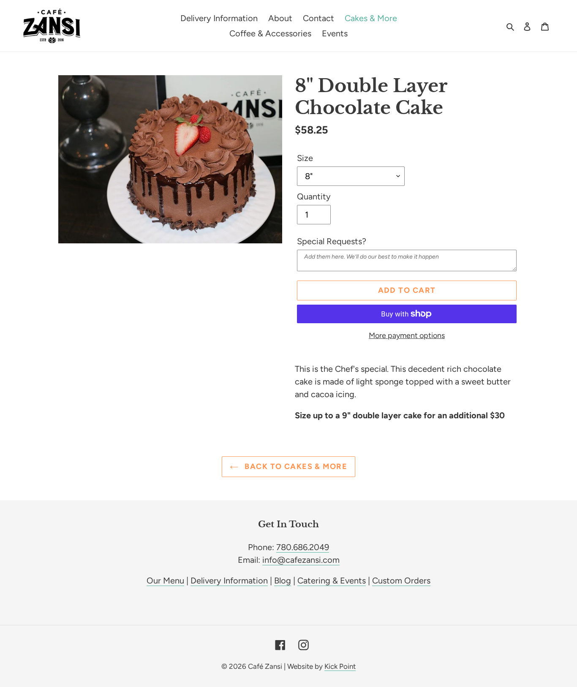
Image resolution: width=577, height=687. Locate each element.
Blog (282, 580)
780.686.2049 (302, 547)
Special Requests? (331, 241)
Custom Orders (401, 580)
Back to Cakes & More (294, 466)
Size (305, 158)
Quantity (314, 196)
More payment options (407, 335)
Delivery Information (229, 580)
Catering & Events (331, 580)
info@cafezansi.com (301, 560)
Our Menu (165, 580)
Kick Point (340, 666)
